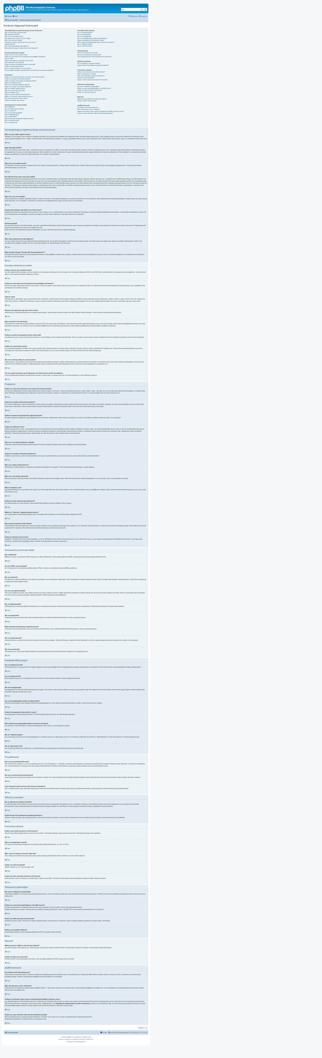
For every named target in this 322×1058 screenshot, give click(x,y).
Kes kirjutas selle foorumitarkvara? (87, 107)
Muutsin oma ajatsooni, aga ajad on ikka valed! (19, 60)
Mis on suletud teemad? (12, 120)
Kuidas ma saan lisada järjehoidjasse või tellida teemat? (94, 88)
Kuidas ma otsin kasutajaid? (85, 77)
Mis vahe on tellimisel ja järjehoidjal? (88, 86)
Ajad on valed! (9, 58)
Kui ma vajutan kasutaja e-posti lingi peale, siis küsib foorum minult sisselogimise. (29, 70)
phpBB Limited (62, 974)
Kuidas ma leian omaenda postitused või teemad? (92, 79)
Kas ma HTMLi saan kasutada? (14, 109)
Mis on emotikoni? (10, 110)
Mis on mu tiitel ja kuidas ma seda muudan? (18, 68)
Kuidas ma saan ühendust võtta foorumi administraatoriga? (95, 113)
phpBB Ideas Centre (101, 988)
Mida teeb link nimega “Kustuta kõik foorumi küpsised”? (21, 48)
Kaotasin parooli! (10, 44)
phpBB (97, 326)
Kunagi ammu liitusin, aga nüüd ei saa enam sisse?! (20, 42)
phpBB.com (50, 977)
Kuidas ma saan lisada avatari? (14, 66)
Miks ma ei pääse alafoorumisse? (15, 88)
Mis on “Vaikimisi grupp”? (85, 44)
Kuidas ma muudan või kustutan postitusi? (17, 79)
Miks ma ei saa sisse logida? (13, 40)
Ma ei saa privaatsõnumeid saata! (87, 52)
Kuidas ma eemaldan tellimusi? (86, 92)
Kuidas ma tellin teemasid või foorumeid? (89, 90)
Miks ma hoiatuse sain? (12, 92)
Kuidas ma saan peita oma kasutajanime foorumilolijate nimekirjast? (25, 56)
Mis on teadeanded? (11, 116)
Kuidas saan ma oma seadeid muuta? (16, 54)
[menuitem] (15, 16)
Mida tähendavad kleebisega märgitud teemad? (19, 118)
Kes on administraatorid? (84, 32)
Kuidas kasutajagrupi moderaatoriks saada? (90, 40)
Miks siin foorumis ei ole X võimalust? (88, 109)
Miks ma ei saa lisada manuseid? (15, 90)
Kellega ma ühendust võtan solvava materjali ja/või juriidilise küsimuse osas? (100, 111)
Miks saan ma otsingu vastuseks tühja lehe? (90, 76)
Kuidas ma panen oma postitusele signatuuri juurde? (20, 81)
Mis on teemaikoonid (11, 122)
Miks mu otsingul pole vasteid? (86, 74)
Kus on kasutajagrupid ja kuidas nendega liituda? (92, 38)
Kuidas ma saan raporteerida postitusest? (17, 94)
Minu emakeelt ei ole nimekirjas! (14, 62)
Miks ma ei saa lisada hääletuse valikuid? (17, 84)
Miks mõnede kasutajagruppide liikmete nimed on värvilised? (95, 42)
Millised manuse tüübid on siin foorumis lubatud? (92, 99)
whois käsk (113, 1001)
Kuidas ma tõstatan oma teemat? (15, 100)
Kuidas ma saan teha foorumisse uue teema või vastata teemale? (25, 77)
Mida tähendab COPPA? (12, 34)
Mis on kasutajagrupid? (84, 36)
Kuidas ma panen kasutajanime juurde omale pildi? (20, 64)
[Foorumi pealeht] (15, 8)
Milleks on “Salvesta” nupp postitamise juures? (19, 96)
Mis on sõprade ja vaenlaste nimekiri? (88, 63)
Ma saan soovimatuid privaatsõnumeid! (89, 54)
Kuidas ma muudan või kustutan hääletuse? (18, 86)
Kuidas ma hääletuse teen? (13, 82)
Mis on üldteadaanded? (12, 114)
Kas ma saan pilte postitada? (13, 112)
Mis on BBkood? (10, 107)
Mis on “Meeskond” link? (84, 46)
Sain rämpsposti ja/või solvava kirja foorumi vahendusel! (94, 56)
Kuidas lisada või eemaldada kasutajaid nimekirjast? (93, 65)
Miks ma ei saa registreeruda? (14, 36)
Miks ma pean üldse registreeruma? (16, 32)
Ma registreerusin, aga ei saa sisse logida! (17, 38)
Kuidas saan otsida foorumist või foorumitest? (91, 72)
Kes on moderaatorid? (84, 34)
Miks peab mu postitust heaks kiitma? (16, 98)
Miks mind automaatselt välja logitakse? (17, 46)
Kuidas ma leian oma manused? (87, 101)
